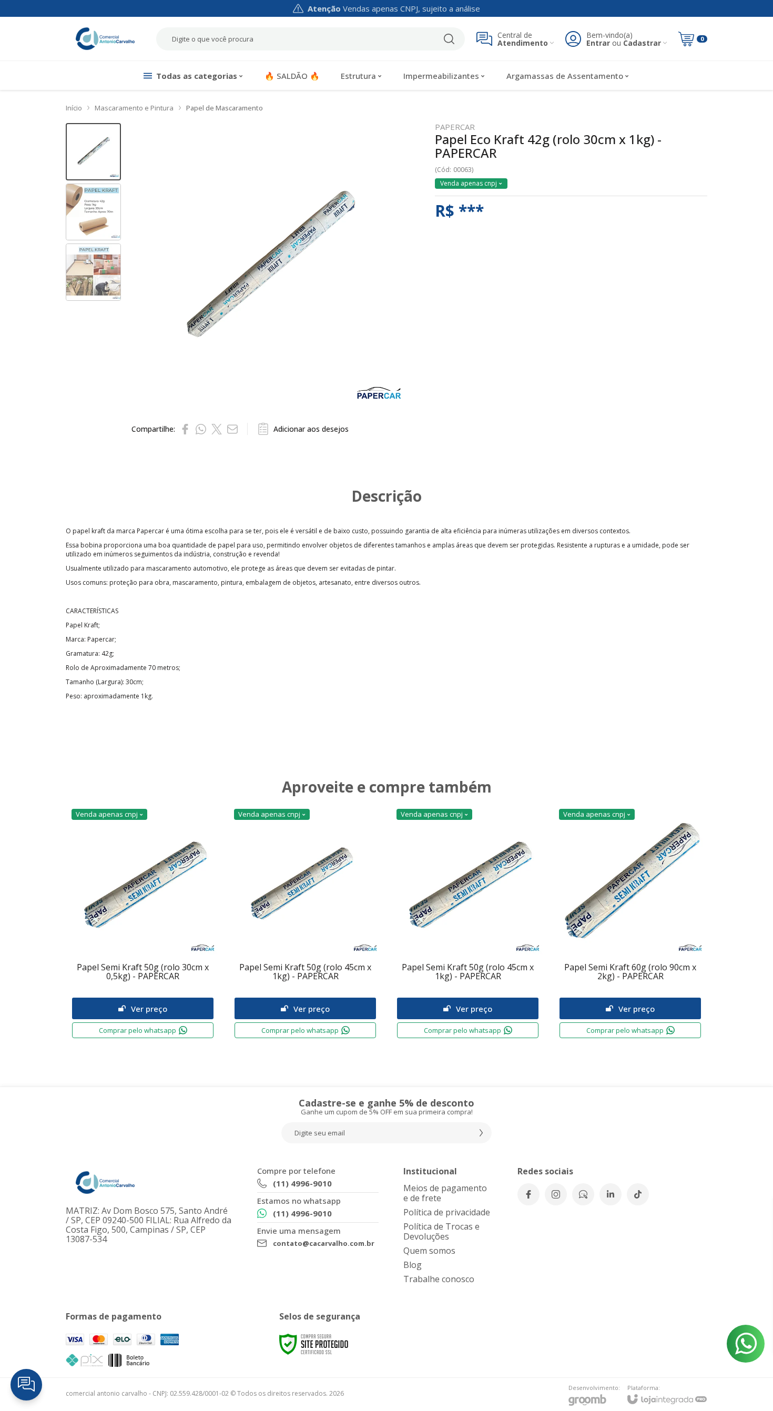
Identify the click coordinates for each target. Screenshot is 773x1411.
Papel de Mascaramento (224, 108)
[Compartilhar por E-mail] (232, 429)
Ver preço (149, 1008)
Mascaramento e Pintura (134, 108)
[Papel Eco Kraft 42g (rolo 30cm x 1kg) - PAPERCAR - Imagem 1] (93, 151)
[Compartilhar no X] (216, 429)
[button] (93, 151)
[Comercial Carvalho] (105, 38)
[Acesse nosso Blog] (583, 1194)
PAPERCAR (455, 127)
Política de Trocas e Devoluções (441, 1231)
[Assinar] (481, 1132)
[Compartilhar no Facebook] (185, 429)
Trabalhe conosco (438, 1279)
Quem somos (429, 1250)
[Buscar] (449, 38)
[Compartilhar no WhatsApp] (201, 429)
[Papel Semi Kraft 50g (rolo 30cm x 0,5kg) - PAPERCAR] (142, 924)
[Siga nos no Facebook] (528, 1194)
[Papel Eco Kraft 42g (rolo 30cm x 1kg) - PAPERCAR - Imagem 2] (93, 212)
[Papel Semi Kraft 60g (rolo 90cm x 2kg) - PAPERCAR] (630, 924)
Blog (412, 1265)
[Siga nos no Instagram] (556, 1194)
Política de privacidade (446, 1212)
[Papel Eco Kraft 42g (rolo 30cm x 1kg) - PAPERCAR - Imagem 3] (93, 272)
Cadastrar (642, 43)
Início (74, 108)
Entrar (598, 43)
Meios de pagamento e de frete (445, 1193)
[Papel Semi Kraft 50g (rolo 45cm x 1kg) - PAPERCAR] (305, 924)
